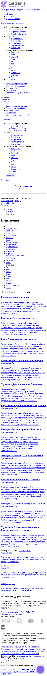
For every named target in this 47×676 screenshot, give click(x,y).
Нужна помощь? (13, 19)
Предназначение (13, 285)
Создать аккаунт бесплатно (33, 649)
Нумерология (17, 38)
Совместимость (12, 242)
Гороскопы (10, 79)
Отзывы (4, 654)
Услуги (13, 10)
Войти (4, 23)
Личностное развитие (15, 256)
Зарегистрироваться (15, 23)
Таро (8, 240)
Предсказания (12, 228)
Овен (13, 66)
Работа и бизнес (13, 88)
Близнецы (15, 52)
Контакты (36, 10)
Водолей (14, 57)
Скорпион (15, 73)
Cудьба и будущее (18, 34)
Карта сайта (6, 674)
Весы (13, 54)
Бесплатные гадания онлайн (18, 93)
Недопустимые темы (27, 651)
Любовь (9, 238)
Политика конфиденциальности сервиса (18, 671)
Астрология (16, 43)
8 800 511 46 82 (7, 203)
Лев (12, 63)
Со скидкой (11, 90)
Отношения (16, 29)
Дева (13, 59)
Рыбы (13, 70)
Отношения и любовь (15, 86)
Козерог (14, 61)
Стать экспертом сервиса (19, 654)
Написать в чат (22, 656)
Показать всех (25, 550)
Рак (12, 68)
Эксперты (5, 10)
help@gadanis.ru (7, 614)
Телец (13, 77)
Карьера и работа (18, 32)
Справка (4, 205)
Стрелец (14, 75)
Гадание (9, 231)
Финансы (10, 251)
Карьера (9, 253)
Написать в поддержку (11, 201)
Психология (16, 41)
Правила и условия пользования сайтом (18, 669)
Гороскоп (28, 10)
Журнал (20, 10)
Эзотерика (10, 233)
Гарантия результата (9, 651)
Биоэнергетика (17, 45)
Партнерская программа (11, 649)
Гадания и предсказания (16, 84)
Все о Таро (15, 48)
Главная (4, 647)
